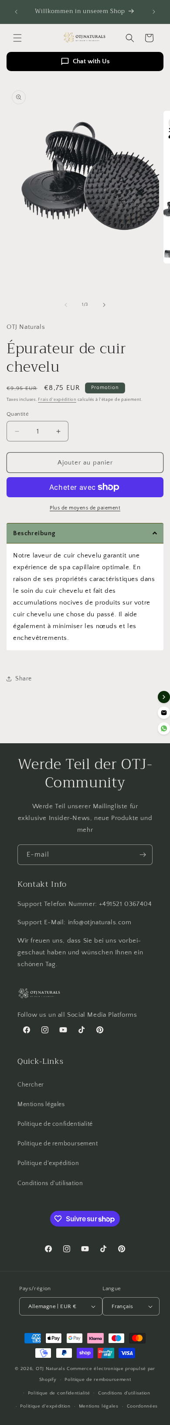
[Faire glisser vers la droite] (104, 304)
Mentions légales (41, 1104)
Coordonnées (142, 1406)
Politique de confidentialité (55, 1124)
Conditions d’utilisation (124, 1393)
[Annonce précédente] (16, 11)
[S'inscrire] (142, 854)
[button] (17, 38)
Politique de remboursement (57, 1143)
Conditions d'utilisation (50, 1183)
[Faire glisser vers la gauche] (65, 304)
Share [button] (23, 678)
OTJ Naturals (51, 1368)
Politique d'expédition (48, 1163)
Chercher (30, 1084)
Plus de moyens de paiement (85, 508)
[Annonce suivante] (153, 11)
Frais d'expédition (57, 399)
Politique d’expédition (45, 1406)
